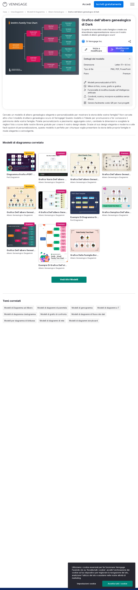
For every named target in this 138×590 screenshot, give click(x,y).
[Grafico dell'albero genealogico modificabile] (116, 162)
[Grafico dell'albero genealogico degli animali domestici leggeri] (84, 164)
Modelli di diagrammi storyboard (83, 321)
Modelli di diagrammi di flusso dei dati (88, 314)
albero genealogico (56, 12)
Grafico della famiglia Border (84, 255)
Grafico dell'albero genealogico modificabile (116, 174)
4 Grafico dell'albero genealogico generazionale (53, 212)
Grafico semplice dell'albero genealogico (116, 212)
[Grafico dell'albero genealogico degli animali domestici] (21, 197)
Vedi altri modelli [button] (69, 279)
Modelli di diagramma (36, 12)
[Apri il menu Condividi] (130, 41)
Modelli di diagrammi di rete (52, 321)
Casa (5, 12)
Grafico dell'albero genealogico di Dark (21, 250)
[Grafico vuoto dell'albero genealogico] (53, 164)
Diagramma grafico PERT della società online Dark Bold (21, 174)
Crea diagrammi (17, 12)
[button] (94, 49)
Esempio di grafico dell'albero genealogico (53, 265)
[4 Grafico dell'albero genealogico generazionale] (53, 200)
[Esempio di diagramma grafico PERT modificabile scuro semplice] (84, 202)
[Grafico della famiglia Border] (84, 240)
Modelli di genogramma (82, 308)
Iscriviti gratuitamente (108, 4)
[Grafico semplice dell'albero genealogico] (116, 197)
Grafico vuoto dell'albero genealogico (53, 179)
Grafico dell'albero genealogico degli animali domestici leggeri (84, 179)
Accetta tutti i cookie (117, 583)
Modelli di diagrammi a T (108, 308)
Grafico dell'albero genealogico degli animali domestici (21, 212)
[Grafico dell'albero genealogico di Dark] (21, 235)
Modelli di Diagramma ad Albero (18, 308)
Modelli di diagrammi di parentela (52, 308)
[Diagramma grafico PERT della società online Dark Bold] (21, 162)
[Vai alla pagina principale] (15, 4)
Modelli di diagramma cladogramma (20, 314)
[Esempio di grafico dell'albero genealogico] (53, 243)
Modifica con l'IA (122, 49)
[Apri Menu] (132, 4)
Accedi (86, 4)
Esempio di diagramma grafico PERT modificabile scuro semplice (84, 217)
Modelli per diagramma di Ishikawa (19, 321)
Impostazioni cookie (86, 583)
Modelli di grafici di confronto (54, 314)
